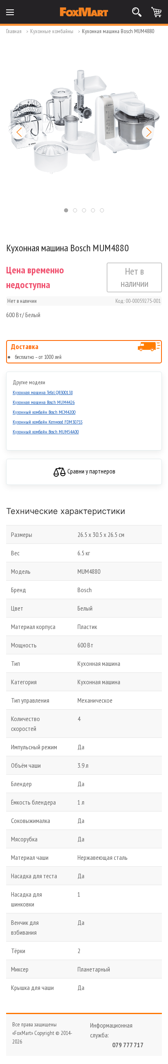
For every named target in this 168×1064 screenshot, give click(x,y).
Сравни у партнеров (90, 471)
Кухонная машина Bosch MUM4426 (44, 402)
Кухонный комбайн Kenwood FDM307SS (47, 422)
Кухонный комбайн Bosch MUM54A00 (46, 431)
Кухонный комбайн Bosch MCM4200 (44, 412)
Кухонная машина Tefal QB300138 (43, 392)
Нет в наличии (134, 277)
